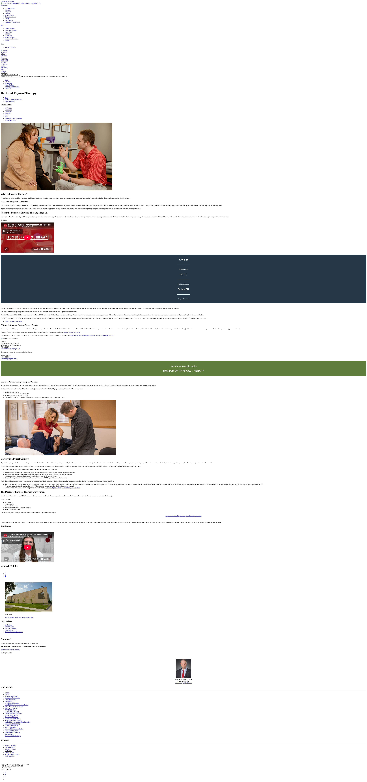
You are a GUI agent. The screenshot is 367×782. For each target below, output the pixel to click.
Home (6, 98)
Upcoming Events (10, 120)
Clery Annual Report (11, 696)
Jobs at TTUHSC (10, 747)
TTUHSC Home (10, 8)
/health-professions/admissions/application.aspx (19, 617)
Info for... (3, 25)
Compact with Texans (11, 717)
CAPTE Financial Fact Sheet (13, 321)
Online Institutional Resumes (13, 720)
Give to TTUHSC (10, 47)
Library (7, 18)
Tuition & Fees (9, 626)
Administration (9, 15)
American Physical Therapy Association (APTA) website (62, 488)
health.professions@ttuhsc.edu (10, 649)
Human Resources (10, 17)
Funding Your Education (12, 87)
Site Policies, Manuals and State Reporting (17, 722)
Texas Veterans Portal (11, 730)
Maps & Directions (10, 745)
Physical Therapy (10, 101)
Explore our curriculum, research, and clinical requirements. (183, 516)
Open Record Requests (12, 703)
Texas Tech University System (14, 706)
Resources (4, 5)
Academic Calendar (11, 628)
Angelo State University (12, 711)
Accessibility (8, 701)
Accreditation (9, 20)
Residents (7, 34)
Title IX (7, 694)
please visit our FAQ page (72, 332)
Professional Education (11, 39)
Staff (6, 116)
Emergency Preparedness (12, 22)
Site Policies (8, 751)
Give (39, 3)
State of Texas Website (11, 715)
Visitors (7, 40)
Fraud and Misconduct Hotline (14, 729)
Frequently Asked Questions (13, 118)
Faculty (7, 115)
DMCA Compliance (11, 727)
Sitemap (7, 693)
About (6, 80)
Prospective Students (11, 30)
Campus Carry (9, 734)
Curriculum (8, 111)
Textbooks (8, 113)
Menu (36, 3)
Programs (7, 10)
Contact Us (8, 88)
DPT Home (8, 108)
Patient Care (8, 35)
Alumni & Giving (10, 37)
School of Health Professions (13, 99)
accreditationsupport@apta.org (10, 349)
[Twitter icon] (5, 577)
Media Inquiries (9, 756)
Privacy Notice (9, 752)
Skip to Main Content (7, 1)
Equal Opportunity (10, 699)
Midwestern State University (13, 713)
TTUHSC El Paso (10, 710)
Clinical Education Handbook (14, 632)
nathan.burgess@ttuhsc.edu (9, 359)
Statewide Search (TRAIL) (13, 718)
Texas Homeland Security (12, 724)
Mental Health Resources (12, 732)
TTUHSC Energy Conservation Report (16, 705)
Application (8, 625)
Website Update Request (12, 754)
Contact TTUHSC (10, 749)
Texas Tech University (11, 708)
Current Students (10, 28)
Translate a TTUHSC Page (13, 736)
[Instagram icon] (5, 575)
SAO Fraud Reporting (11, 725)
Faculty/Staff (8, 32)
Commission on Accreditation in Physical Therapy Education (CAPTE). (92, 335)
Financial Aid (9, 630)
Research (7, 13)
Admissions (8, 83)
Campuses (8, 12)
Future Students (9, 85)
